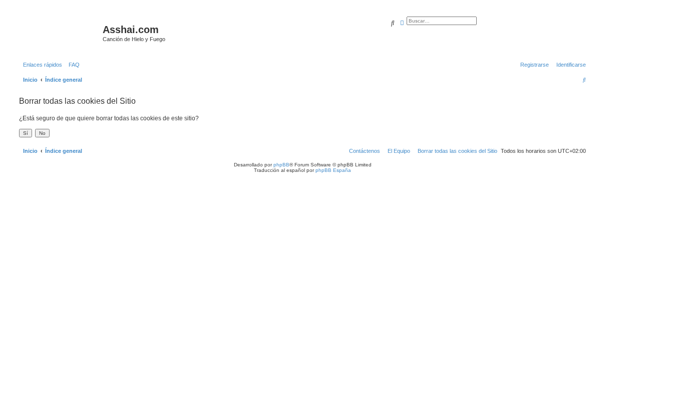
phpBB (281, 164)
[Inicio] (60, 33)
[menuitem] (72, 65)
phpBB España (333, 170)
